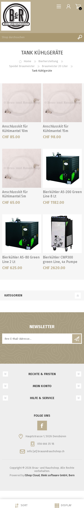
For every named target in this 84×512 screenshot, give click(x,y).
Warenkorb (78, 6)
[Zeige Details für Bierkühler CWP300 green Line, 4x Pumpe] (62, 233)
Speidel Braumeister (22, 66)
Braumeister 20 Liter (55, 66)
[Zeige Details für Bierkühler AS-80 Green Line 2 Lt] (21, 233)
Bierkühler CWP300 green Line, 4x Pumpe (60, 259)
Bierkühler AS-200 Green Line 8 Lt (62, 194)
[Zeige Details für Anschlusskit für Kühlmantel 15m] (62, 102)
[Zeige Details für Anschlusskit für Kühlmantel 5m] (21, 168)
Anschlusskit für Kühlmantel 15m (55, 128)
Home (27, 61)
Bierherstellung (48, 61)
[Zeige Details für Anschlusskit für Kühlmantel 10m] (21, 102)
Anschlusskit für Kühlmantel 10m (15, 128)
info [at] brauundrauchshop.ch (45, 451)
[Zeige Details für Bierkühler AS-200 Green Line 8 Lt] (62, 168)
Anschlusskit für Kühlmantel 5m (15, 194)
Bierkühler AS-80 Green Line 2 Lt (21, 259)
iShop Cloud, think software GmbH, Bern (50, 475)
